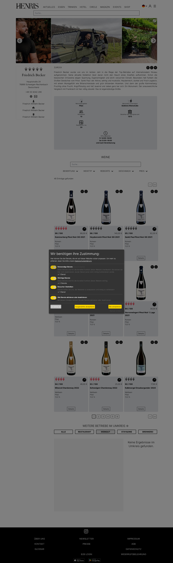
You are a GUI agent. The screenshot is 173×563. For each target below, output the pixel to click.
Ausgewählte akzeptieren (84, 307)
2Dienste (62, 283)
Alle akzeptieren (115, 307)
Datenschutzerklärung (83, 261)
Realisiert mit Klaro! (116, 311)
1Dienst (62, 274)
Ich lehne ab (56, 307)
